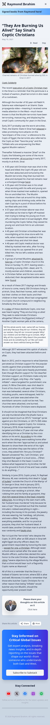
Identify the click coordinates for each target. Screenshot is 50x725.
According (26, 436)
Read (35, 43)
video (8, 309)
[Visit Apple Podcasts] (33, 694)
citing (4, 560)
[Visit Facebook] (25, 694)
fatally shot (26, 530)
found (13, 280)
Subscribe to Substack (25, 672)
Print (38, 623)
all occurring (26, 158)
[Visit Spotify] (41, 694)
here (27, 182)
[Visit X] (17, 694)
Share (26, 623)
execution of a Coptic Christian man (30, 87)
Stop (44, 43)
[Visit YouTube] (9, 694)
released (40, 128)
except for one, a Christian (17, 548)
